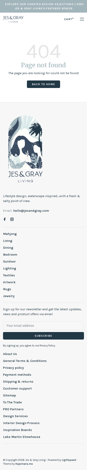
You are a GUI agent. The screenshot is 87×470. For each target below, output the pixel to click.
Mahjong (10, 234)
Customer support (17, 388)
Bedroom (10, 254)
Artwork (9, 282)
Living (7, 241)
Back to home (43, 84)
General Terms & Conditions (25, 361)
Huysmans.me (24, 463)
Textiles (9, 275)
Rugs (7, 289)
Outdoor (9, 261)
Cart (69, 19)
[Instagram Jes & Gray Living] (12, 219)
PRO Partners (13, 409)
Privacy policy (13, 368)
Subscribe (43, 336)
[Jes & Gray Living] (25, 149)
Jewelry (9, 296)
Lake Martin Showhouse (21, 437)
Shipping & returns (18, 381)
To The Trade (12, 402)
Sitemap (9, 395)
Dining (8, 248)
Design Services (15, 416)
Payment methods (17, 375)
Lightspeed (69, 459)
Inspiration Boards (17, 430)
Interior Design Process (21, 423)
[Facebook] (4, 219)
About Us (10, 354)
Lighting (9, 268)
